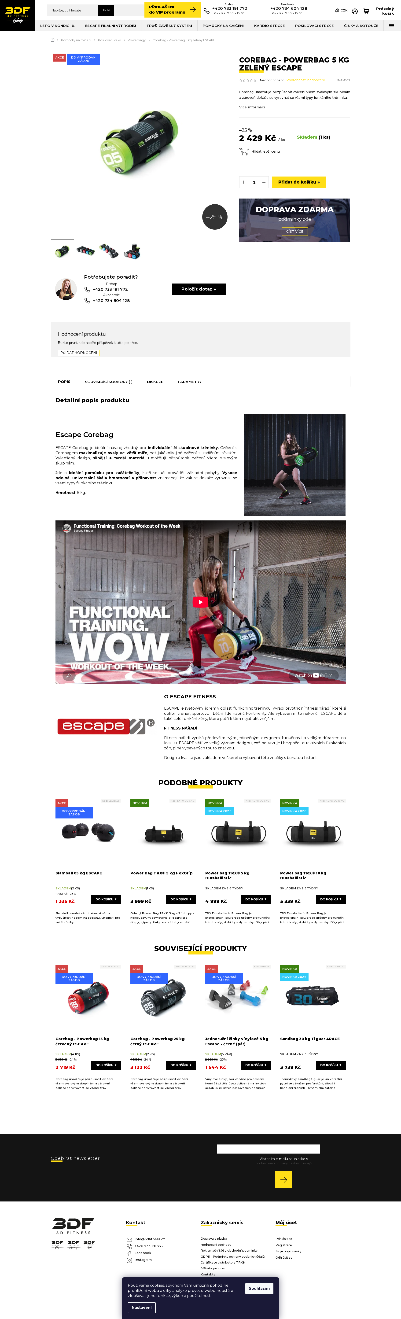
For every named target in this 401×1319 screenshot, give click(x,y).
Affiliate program (213, 1268)
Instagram (143, 1260)
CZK (344, 10)
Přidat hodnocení (78, 353)
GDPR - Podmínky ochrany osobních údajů (233, 1256)
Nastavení (142, 1307)
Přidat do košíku (297, 182)
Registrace (284, 1245)
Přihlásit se (285, 1180)
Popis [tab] (64, 381)
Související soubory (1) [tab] (108, 381)
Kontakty (208, 1274)
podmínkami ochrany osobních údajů (284, 1163)
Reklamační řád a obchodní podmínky (229, 1250)
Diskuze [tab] (155, 381)
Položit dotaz (197, 289)
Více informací (252, 107)
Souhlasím (259, 1288)
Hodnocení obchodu (216, 1244)
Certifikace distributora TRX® (223, 1262)
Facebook (143, 1253)
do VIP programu (167, 9)
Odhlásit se (284, 1257)
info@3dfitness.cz (150, 1239)
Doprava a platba (214, 1238)
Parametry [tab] (190, 381)
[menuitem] (57, 25)
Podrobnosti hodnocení (305, 80)
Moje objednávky (288, 1251)
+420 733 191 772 (149, 1246)
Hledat (106, 10)
